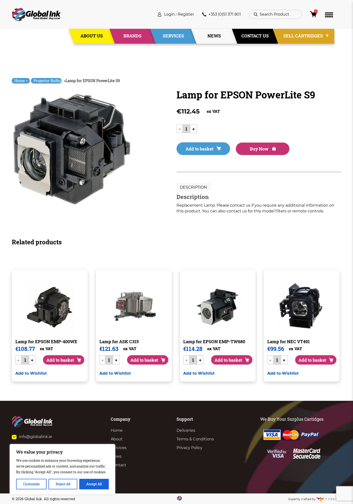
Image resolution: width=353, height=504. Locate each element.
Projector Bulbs (47, 80)
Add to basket (199, 149)
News (214, 36)
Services (173, 36)
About (117, 439)
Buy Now (259, 149)
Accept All (94, 484)
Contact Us (255, 36)
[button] (31, 373)
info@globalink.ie (35, 436)
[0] (313, 15)
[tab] (193, 187)
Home (21, 80)
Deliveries (185, 430)
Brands (132, 36)
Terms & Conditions (195, 439)
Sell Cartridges (303, 36)
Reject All (63, 484)
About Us (91, 36)
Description (193, 187)
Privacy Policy (189, 447)
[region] (62, 469)
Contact (118, 465)
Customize (31, 484)
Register (186, 14)
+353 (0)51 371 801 (224, 14)
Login (169, 14)
